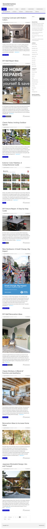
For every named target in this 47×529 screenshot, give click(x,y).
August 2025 (34, 56)
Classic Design (5, 156)
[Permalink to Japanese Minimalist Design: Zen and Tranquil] (16, 498)
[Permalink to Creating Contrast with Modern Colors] (16, 43)
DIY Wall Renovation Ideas (12, 314)
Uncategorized (34, 91)
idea (8, 364)
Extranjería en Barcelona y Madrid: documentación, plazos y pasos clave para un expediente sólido (38, 24)
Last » (9, 519)
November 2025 (35, 50)
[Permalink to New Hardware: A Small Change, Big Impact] (16, 295)
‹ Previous (10, 517)
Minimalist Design (29, 11)
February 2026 (34, 44)
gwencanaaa (6, 22)
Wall (11, 364)
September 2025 (35, 54)
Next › (5, 519)
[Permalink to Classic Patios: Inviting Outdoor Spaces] (16, 145)
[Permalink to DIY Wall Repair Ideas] (16, 104)
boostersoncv (9, 4)
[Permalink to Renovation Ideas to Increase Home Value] (16, 445)
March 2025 (34, 66)
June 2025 (33, 60)
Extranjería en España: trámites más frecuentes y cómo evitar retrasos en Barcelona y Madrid (38, 29)
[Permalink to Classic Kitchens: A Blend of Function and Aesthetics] (16, 405)
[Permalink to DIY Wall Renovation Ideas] (16, 353)
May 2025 (33, 62)
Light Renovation (6, 11)
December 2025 (35, 48)
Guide (7, 242)
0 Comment (27, 22)
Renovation (5, 364)
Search (33, 16)
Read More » (17, 52)
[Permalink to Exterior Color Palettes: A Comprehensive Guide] (16, 191)
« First (5, 517)
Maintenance (8, 116)
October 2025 (34, 52)
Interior (21, 11)
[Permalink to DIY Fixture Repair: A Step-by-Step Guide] (16, 231)
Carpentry (33, 70)
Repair (4, 116)
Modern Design (5, 54)
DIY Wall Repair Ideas (10, 61)
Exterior (14, 11)
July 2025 (33, 58)
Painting (37, 11)
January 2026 (34, 46)
